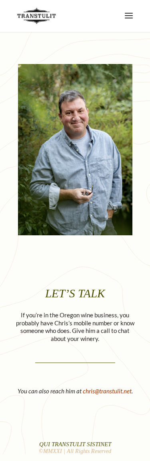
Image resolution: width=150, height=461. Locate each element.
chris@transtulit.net (107, 391)
